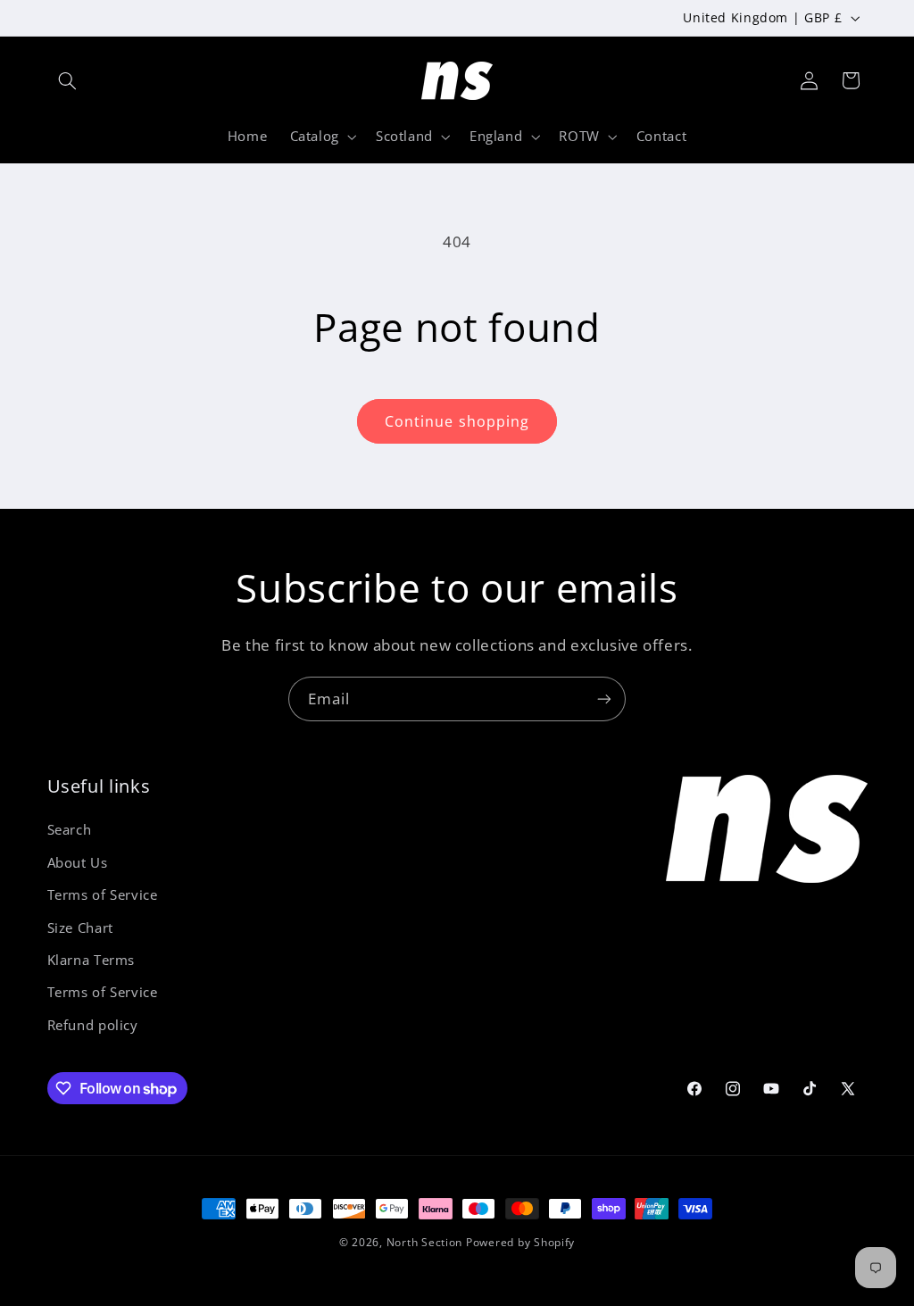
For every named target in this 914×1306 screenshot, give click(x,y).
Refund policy (92, 1025)
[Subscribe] (604, 698)
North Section (424, 1242)
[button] (67, 80)
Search (69, 829)
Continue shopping (457, 421)
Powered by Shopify (520, 1242)
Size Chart (80, 927)
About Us (77, 862)
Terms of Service (102, 894)
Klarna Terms (91, 960)
